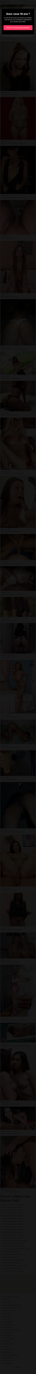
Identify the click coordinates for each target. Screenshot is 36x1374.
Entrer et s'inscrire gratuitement (18, 28)
